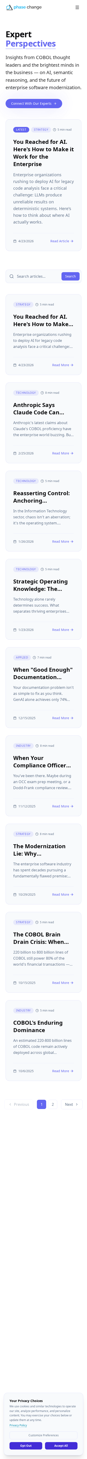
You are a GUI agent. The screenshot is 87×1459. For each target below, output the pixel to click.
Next (69, 1104)
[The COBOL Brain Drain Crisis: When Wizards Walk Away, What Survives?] (43, 952)
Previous (21, 1104)
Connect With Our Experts (31, 103)
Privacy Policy (18, 1425)
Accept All (61, 1446)
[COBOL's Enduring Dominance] (43, 1040)
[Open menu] (77, 7)
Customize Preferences (44, 1435)
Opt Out (26, 1446)
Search (70, 276)
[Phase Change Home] (24, 7)
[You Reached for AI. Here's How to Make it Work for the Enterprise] (43, 185)
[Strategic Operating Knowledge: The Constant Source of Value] (43, 599)
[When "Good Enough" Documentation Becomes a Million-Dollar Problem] (43, 687)
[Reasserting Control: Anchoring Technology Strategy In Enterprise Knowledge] (43, 511)
